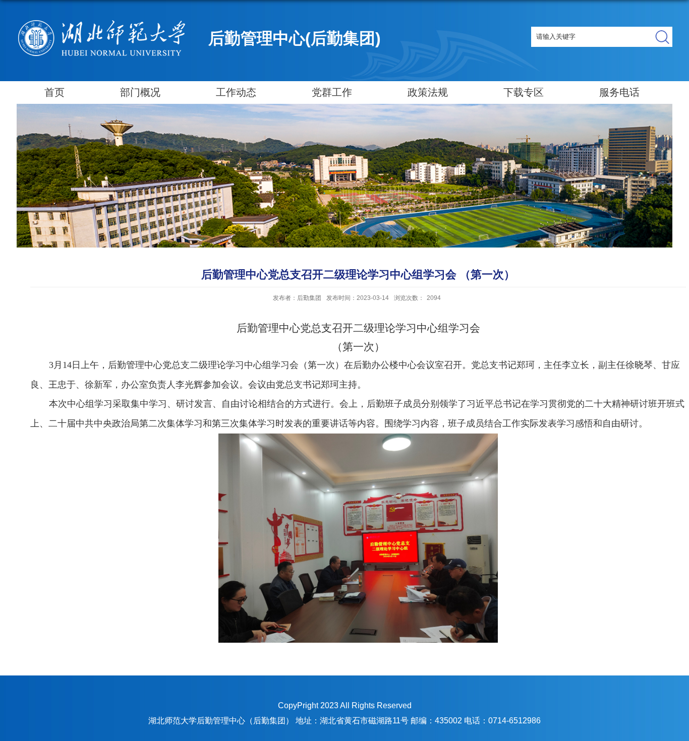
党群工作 (332, 92)
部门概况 (140, 92)
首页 (54, 92)
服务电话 (619, 92)
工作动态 (236, 92)
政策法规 (428, 92)
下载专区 (523, 92)
